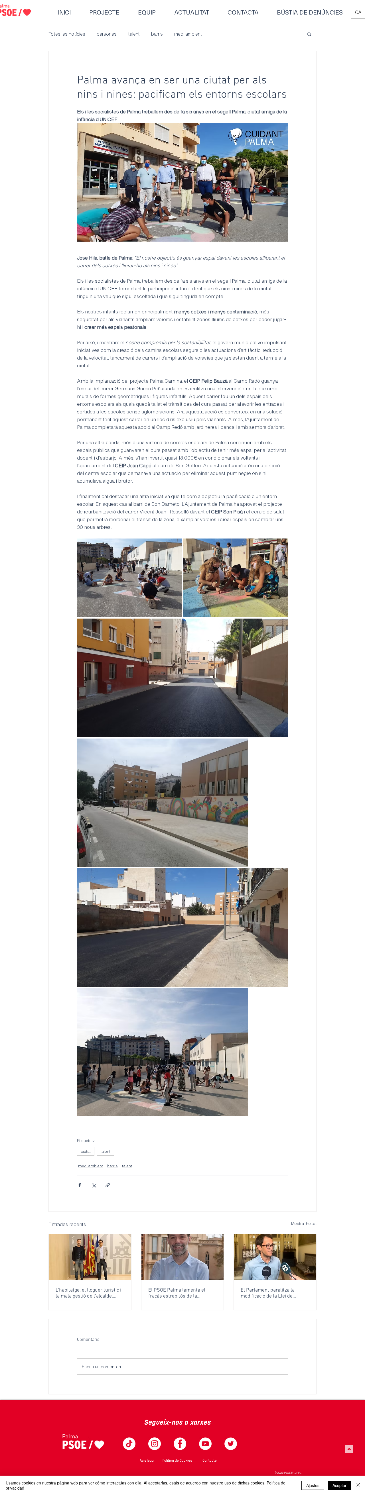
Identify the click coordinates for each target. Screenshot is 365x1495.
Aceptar (339, 1485)
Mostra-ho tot (304, 1223)
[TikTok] (129, 1443)
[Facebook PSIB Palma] (180, 1443)
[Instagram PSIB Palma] (154, 1443)
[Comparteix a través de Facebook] (79, 1185)
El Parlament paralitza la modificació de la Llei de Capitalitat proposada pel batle (274, 1293)
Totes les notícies (66, 33)
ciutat (86, 1151)
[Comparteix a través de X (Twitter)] (93, 1185)
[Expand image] (129, 578)
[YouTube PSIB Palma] (205, 1443)
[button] (309, 34)
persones (107, 33)
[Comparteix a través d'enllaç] (107, 1185)
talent (134, 33)
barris (157, 33)
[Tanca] (358, 1485)
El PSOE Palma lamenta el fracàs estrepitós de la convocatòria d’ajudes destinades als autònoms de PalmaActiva (179, 1293)
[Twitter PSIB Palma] (230, 1443)
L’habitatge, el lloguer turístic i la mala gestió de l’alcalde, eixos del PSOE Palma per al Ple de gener (88, 1293)
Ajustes (312, 1485)
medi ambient (188, 33)
